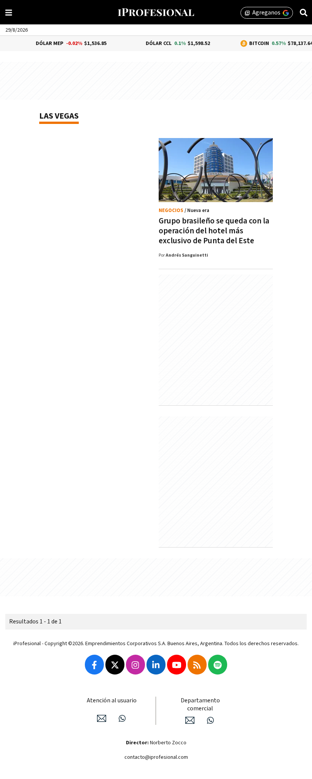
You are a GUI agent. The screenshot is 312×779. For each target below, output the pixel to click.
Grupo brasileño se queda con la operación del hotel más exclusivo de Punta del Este (214, 231)
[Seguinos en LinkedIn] (156, 665)
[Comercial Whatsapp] (210, 720)
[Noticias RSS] (197, 665)
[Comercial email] (189, 720)
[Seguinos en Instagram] (135, 665)
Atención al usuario (112, 701)
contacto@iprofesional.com (156, 757)
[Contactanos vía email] (101, 718)
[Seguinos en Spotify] (217, 665)
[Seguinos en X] (114, 665)
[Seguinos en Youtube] (176, 665)
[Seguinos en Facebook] (94, 665)
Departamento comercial (200, 705)
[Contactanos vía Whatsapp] (122, 718)
